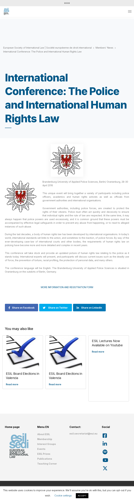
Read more (12, 384)
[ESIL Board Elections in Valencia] (23, 352)
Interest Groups (46, 444)
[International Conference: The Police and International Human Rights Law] (67, 160)
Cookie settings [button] (63, 495)
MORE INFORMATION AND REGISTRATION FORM (67, 287)
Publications (44, 458)
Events (41, 449)
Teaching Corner (47, 463)
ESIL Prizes (43, 453)
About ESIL (43, 434)
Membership (44, 439)
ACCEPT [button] (82, 495)
